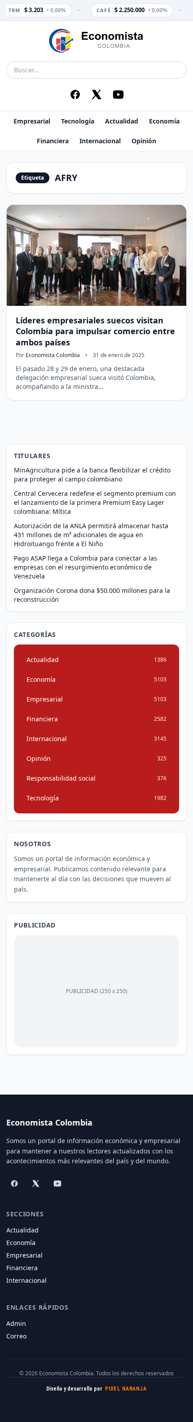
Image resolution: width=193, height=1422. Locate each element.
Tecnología (77, 121)
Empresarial (31, 121)
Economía (164, 121)
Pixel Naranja (125, 1389)
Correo (16, 1336)
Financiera (53, 141)
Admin (16, 1323)
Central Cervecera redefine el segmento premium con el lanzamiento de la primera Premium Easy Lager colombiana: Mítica (95, 502)
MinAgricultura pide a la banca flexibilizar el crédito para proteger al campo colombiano (92, 474)
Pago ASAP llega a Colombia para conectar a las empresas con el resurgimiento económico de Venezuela (85, 567)
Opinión (144, 141)
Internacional (100, 141)
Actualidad (121, 121)
